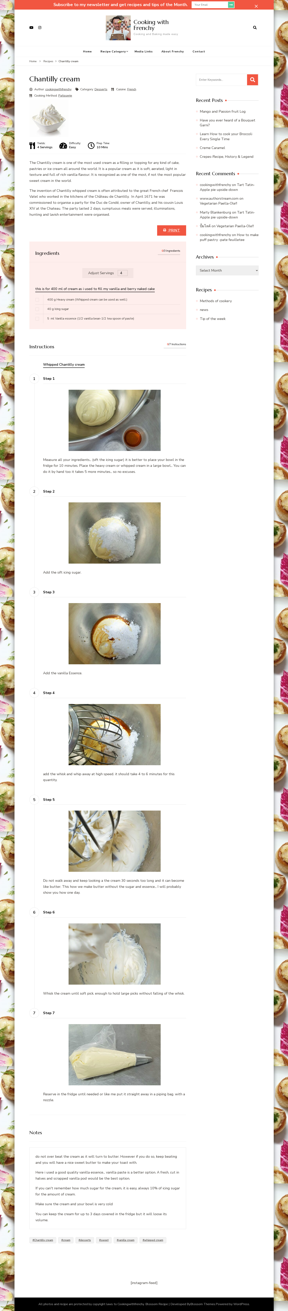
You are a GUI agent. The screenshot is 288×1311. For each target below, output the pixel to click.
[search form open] (255, 28)
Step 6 (49, 912)
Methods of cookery (216, 301)
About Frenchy (172, 51)
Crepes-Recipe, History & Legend (227, 156)
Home (87, 51)
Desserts (100, 89)
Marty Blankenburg (215, 212)
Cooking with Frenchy (151, 24)
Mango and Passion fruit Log (223, 111)
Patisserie (65, 95)
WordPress (241, 1304)
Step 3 (49, 592)
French (131, 89)
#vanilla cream (125, 1240)
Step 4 (49, 693)
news (204, 309)
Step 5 (49, 799)
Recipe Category (113, 51)
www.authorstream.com (219, 198)
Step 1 (49, 378)
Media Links (144, 51)
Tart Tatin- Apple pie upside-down (227, 187)
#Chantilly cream (43, 1240)
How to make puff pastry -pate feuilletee (229, 237)
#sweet (104, 1240)
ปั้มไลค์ (205, 226)
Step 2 (49, 491)
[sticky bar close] (256, 6)
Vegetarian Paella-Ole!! (218, 203)
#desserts (85, 1240)
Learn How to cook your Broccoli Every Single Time (226, 136)
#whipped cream (153, 1240)
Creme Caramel (212, 147)
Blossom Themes (202, 1304)
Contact (199, 51)
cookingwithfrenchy (58, 89)
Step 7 (49, 1013)
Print (174, 230)
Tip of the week (213, 318)
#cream (65, 1240)
